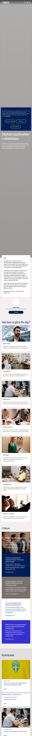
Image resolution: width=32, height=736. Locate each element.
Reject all (21, 121)
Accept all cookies (10, 121)
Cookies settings (15, 126)
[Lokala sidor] (27, 2)
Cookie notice (7, 116)
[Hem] (6, 2)
